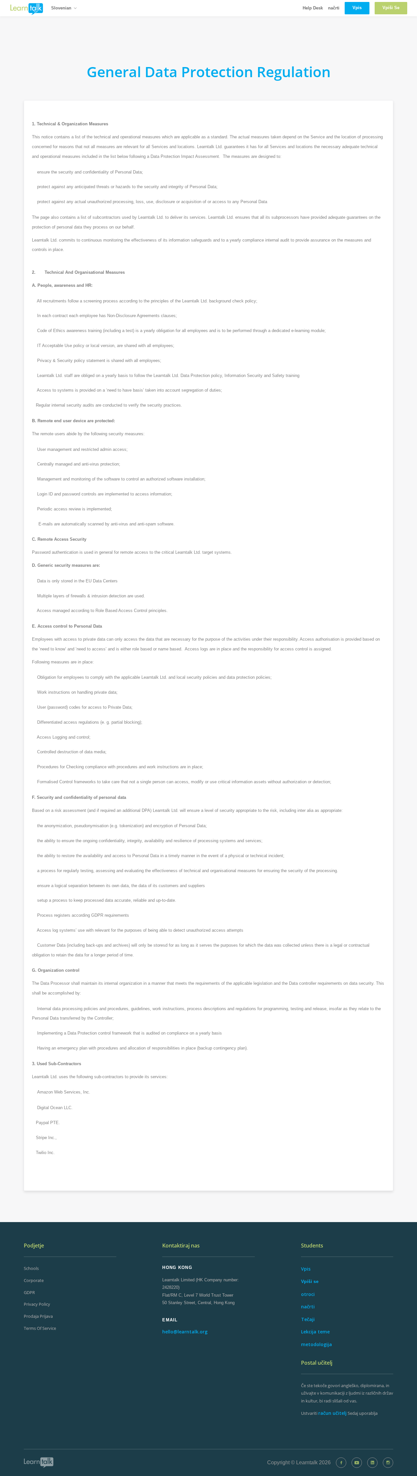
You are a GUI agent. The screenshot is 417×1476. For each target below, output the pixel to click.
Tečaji (308, 1319)
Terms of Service (40, 1328)
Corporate (34, 1280)
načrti (333, 8)
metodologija (316, 1344)
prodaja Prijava (38, 1316)
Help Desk (313, 8)
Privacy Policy (37, 1304)
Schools (31, 1268)
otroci (308, 1294)
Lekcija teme (315, 1332)
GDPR (29, 1292)
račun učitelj (332, 1413)
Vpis (305, 1269)
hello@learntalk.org (185, 1332)
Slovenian (61, 8)
